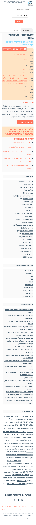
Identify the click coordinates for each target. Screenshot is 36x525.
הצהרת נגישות (28, 509)
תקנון (3, 509)
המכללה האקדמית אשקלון (23, 437)
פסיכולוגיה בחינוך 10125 (18, 78)
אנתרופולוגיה (28, 187)
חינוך (31, 202)
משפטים (30, 222)
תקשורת (30, 257)
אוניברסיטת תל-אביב (24, 424)
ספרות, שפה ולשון (27, 231)
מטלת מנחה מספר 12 (18, 75)
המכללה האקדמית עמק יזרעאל (22, 454)
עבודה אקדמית (28, 290)
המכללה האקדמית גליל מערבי (13, 443)
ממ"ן (25, 60)
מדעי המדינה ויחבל (26, 213)
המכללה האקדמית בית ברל (19, 440)
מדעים (31, 216)
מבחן (31, 276)
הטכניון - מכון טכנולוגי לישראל (14, 434)
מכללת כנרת (29, 478)
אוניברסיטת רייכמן (11, 422)
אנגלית (30, 184)
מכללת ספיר (21, 480)
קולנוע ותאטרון (28, 245)
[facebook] (18, 500)
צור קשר (24, 506)
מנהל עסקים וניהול (27, 219)
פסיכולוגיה (24, 69)
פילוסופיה (29, 239)
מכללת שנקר (29, 484)
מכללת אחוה (16, 475)
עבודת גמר (29, 293)
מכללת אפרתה (8, 475)
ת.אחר (4, 484)
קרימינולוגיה (29, 248)
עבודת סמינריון (28, 296)
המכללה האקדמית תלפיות (26, 460)
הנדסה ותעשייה (28, 199)
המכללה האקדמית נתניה (16, 451)
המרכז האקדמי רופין (14, 466)
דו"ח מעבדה (29, 270)
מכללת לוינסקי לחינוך (19, 478)
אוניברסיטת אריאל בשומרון (23, 416)
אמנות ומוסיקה (28, 181)
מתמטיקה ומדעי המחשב (25, 225)
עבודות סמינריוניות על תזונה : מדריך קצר (19, 338)
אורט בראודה (10, 425)
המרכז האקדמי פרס (26, 466)
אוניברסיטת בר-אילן (17, 419)
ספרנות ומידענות (27, 234)
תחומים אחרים (28, 251)
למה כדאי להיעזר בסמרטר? (24, 346)
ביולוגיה (30, 190)
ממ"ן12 (4, 75)
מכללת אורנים (24, 475)
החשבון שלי (17, 506)
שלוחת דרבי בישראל (16, 483)
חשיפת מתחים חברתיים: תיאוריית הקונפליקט (18, 397)
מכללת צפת (13, 481)
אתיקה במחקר (28, 378)
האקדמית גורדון (29, 434)
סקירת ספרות (28, 288)
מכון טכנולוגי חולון (17, 472)
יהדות (31, 207)
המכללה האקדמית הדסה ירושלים (24, 446)
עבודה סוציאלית (27, 237)
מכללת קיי (6, 481)
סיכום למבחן (29, 285)
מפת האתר (10, 509)
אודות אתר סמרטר (7, 506)
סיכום (31, 282)
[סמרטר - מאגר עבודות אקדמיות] (30, 5)
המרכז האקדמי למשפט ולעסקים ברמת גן (20, 463)
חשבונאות (29, 205)
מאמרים (30, 506)
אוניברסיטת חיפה (25, 422)
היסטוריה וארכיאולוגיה (25, 196)
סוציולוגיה (29, 228)
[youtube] (14, 500)
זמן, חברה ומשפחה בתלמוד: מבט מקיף (20, 332)
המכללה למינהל (14, 460)
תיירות (31, 254)
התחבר (15, 30)
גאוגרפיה (30, 193)
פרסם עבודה (27, 30)
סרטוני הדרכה (19, 509)
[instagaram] (22, 500)
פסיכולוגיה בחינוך (21, 72)
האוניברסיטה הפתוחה (20, 54)
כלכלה (31, 210)
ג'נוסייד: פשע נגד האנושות (24, 335)
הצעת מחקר (29, 273)
